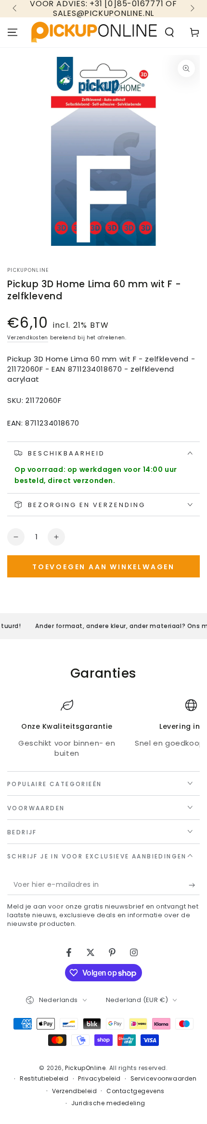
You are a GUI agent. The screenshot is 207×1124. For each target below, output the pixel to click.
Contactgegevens (135, 1091)
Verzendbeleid (74, 1091)
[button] (169, 32)
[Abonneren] (194, 885)
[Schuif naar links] (15, 8)
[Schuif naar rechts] (191, 8)
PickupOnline (28, 270)
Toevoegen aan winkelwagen (103, 567)
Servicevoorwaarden (163, 1079)
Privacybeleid (99, 1079)
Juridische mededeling (108, 1103)
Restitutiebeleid (44, 1079)
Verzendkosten (27, 337)
